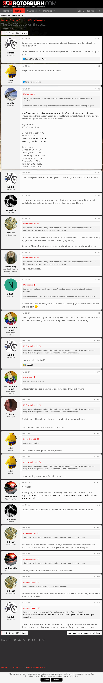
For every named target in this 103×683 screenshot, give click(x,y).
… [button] (13, 33)
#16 (98, 505)
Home (6, 10)
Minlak (6, 28)
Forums (19, 10)
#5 (99, 195)
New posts (5, 15)
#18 (98, 554)
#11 (98, 372)
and (35, 59)
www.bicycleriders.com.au (34, 141)
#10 (98, 341)
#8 (99, 279)
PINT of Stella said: (30, 346)
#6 (99, 218)
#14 (98, 457)
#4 (99, 173)
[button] (11, 10)
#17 (98, 528)
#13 (98, 434)
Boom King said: (29, 439)
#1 (99, 38)
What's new (32, 10)
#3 (99, 89)
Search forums (17, 15)
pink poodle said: (30, 582)
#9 (99, 313)
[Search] (99, 10)
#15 (98, 482)
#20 (98, 602)
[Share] (95, 38)
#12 (98, 400)
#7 (99, 252)
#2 (99, 66)
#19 (98, 577)
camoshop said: (29, 223)
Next (23, 33)
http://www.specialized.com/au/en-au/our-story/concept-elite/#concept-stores (58, 113)
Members (47, 10)
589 (17, 33)
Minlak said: (28, 94)
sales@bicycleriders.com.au (34, 138)
